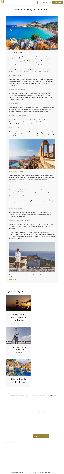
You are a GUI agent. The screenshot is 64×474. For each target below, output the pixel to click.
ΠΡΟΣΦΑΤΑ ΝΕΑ (12, 451)
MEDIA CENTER (12, 463)
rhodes (48, 274)
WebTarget (50, 472)
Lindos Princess (40, 274)
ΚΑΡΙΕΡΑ (10, 448)
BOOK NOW (57, 2)
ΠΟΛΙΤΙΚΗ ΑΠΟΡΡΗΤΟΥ (14, 457)
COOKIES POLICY (13, 460)
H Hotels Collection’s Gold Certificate (19, 395)
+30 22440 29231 (38, 427)
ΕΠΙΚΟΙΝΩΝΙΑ (12, 445)
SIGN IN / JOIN (46, 2)
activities (15, 274)
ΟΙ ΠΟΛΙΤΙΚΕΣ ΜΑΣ (13, 454)
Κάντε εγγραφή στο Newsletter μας (41, 435)
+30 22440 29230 (38, 424)
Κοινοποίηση (13, 279)
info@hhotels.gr (38, 430)
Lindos (33, 274)
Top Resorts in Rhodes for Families (18, 350)
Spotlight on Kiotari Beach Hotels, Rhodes (43, 395)
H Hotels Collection (25, 274)
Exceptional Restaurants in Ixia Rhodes (18, 317)
